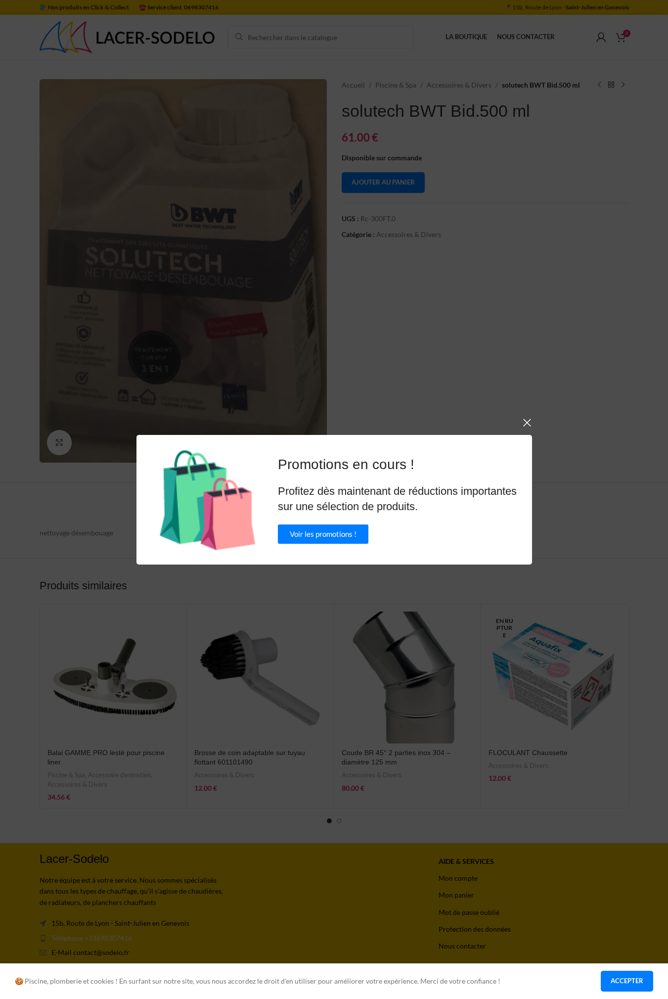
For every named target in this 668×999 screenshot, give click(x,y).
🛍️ (207, 499)
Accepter (627, 981)
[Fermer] (527, 422)
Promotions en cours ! (346, 464)
